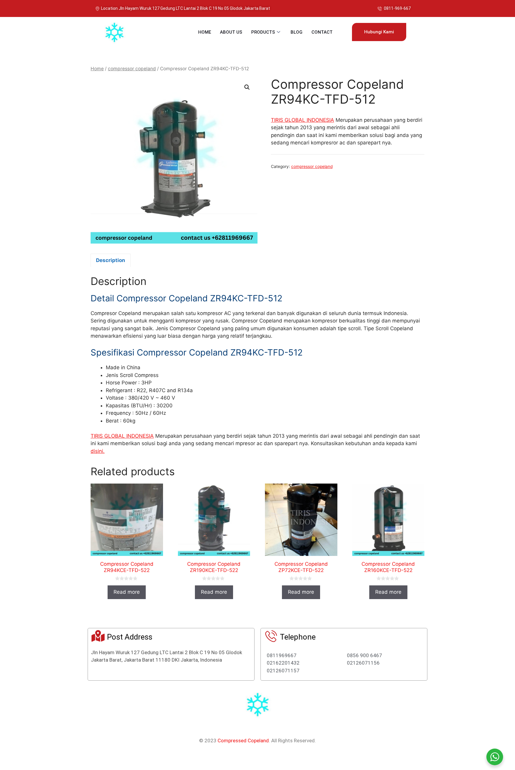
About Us (231, 32)
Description (110, 260)
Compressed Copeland (243, 740)
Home (204, 32)
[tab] (111, 260)
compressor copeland (132, 68)
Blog (297, 32)
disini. (98, 451)
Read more (127, 592)
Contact (322, 32)
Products (263, 32)
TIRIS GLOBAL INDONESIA (302, 120)
